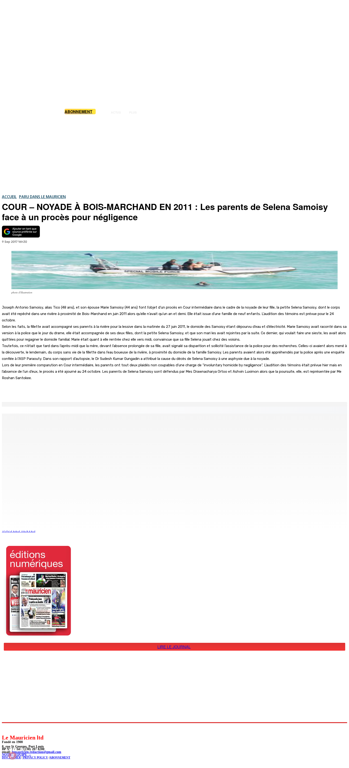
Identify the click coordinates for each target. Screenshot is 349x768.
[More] (101, 390)
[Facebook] (49, 390)
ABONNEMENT (59, 757)
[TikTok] (38, 728)
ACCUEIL (9, 196)
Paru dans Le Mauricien (42, 196)
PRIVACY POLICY (35, 757)
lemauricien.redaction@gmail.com (36, 752)
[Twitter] (66, 390)
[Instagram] (17, 728)
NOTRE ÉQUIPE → (16, 754)
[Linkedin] (27, 728)
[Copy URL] (83, 390)
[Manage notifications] (12, 755)
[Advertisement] (174, 154)
